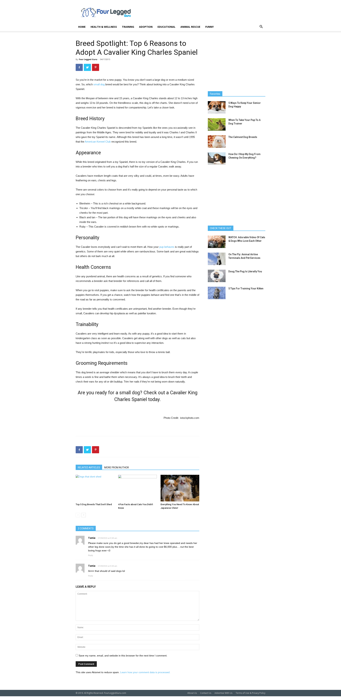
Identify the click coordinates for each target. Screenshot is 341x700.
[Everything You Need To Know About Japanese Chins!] (180, 488)
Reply (90, 555)
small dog (99, 84)
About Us (192, 692)
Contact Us (205, 692)
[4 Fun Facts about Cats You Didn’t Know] (137, 488)
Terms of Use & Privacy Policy (250, 692)
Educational (166, 26)
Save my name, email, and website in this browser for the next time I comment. (123, 655)
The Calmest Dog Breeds (242, 137)
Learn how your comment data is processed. (145, 672)
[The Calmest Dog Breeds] (217, 141)
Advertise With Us (223, 692)
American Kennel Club (98, 141)
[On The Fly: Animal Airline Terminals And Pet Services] (217, 259)
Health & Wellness (104, 26)
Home (82, 26)
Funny (209, 26)
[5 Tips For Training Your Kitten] (217, 293)
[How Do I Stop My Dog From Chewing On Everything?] (217, 158)
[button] (261, 27)
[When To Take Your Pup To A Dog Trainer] (217, 124)
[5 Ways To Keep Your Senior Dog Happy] (217, 107)
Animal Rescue (190, 26)
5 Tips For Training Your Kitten (245, 288)
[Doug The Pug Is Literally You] (217, 276)
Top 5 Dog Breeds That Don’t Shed (94, 504)
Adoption (146, 26)
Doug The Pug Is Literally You (245, 271)
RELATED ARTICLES (89, 467)
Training (128, 26)
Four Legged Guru (88, 59)
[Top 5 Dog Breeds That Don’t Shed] (95, 488)
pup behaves (166, 246)
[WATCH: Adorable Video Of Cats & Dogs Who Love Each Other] (217, 242)
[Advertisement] (200, 13)
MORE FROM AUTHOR (116, 467)
